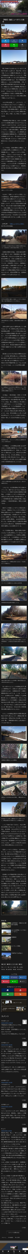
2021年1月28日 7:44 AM (6, 1082)
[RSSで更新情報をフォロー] (20, 994)
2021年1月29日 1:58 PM (6, 1106)
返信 (24, 1038)
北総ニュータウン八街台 (17, 223)
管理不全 (20, 969)
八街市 (4, 964)
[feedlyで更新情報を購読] (7, 994)
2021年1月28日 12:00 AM (7, 1022)
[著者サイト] (7, 990)
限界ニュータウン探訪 (13, 964)
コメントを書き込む (14, 1232)
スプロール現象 (12, 967)
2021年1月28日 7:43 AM (6, 1044)
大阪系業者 (9, 969)
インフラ (5, 967)
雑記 (21, 964)
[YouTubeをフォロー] (20, 990)
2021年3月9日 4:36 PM (6, 1130)
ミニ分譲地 (20, 967)
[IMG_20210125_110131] (14, 243)
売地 (4, 969)
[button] (25, 575)
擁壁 (15, 969)
